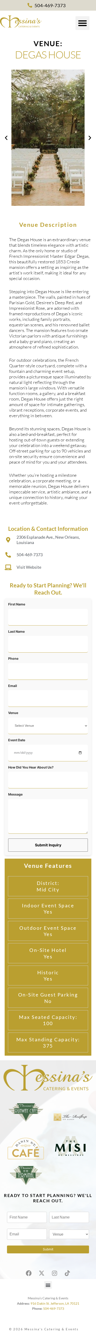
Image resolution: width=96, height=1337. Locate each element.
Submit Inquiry (48, 845)
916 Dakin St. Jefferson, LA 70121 (55, 1303)
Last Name (16, 631)
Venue (13, 713)
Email (12, 686)
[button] (82, 23)
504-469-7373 (53, 1308)
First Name (16, 604)
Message (15, 794)
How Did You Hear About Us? (31, 767)
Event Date (16, 740)
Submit (48, 1249)
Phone (13, 658)
